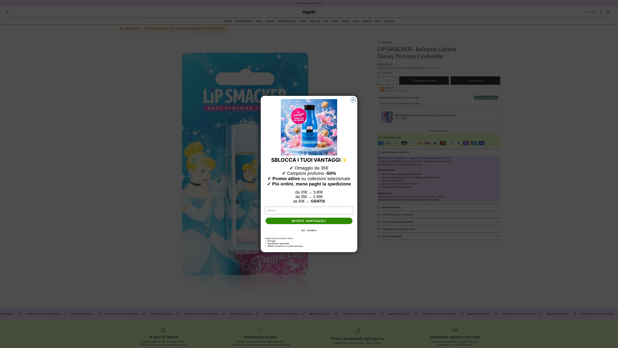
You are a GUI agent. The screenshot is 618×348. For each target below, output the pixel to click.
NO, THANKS (309, 230)
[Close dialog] (353, 99)
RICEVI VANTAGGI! (309, 221)
